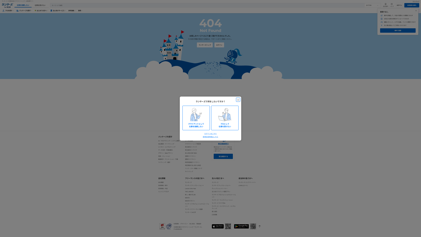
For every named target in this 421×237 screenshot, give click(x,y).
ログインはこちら (210, 133)
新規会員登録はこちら (210, 137)
